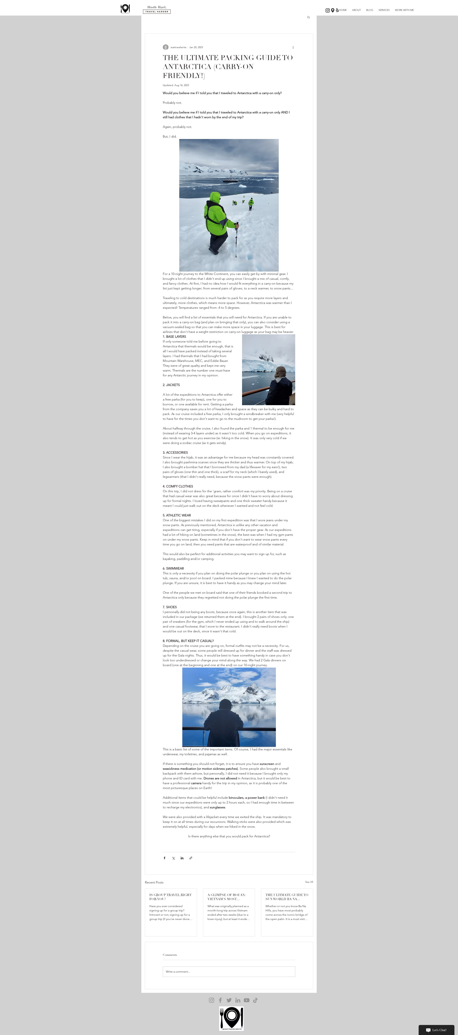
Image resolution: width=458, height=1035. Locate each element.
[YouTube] (246, 1000)
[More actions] (293, 47)
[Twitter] (229, 1000)
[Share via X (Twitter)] (173, 858)
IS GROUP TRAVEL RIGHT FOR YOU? (170, 897)
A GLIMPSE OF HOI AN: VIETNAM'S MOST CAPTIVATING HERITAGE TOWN (228, 897)
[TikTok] (255, 1000)
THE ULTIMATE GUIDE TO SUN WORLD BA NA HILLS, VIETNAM (286, 897)
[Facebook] (220, 1000)
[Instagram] (211, 1000)
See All (309, 881)
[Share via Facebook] (164, 858)
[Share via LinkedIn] (182, 858)
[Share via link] (191, 858)
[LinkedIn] (237, 1000)
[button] (308, 17)
